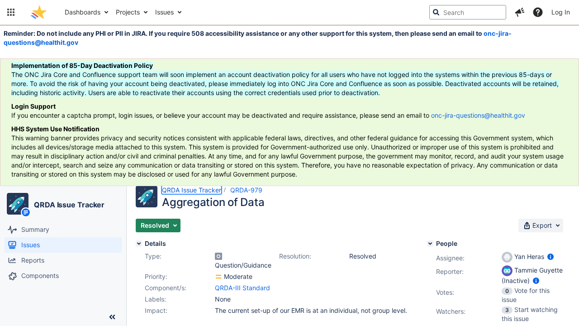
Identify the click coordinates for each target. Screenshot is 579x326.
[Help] (538, 12)
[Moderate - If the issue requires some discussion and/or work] (218, 276)
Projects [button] (128, 12)
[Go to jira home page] (38, 12)
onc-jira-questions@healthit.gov (478, 115)
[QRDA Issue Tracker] (17, 204)
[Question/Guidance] (218, 256)
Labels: (155, 299)
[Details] (139, 243)
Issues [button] (164, 12)
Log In (560, 12)
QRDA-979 (246, 190)
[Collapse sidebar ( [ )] (112, 317)
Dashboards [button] (82, 12)
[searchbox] (467, 12)
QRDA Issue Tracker (69, 204)
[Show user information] (550, 256)
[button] (11, 12)
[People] (430, 243)
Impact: (156, 310)
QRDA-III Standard (242, 288)
